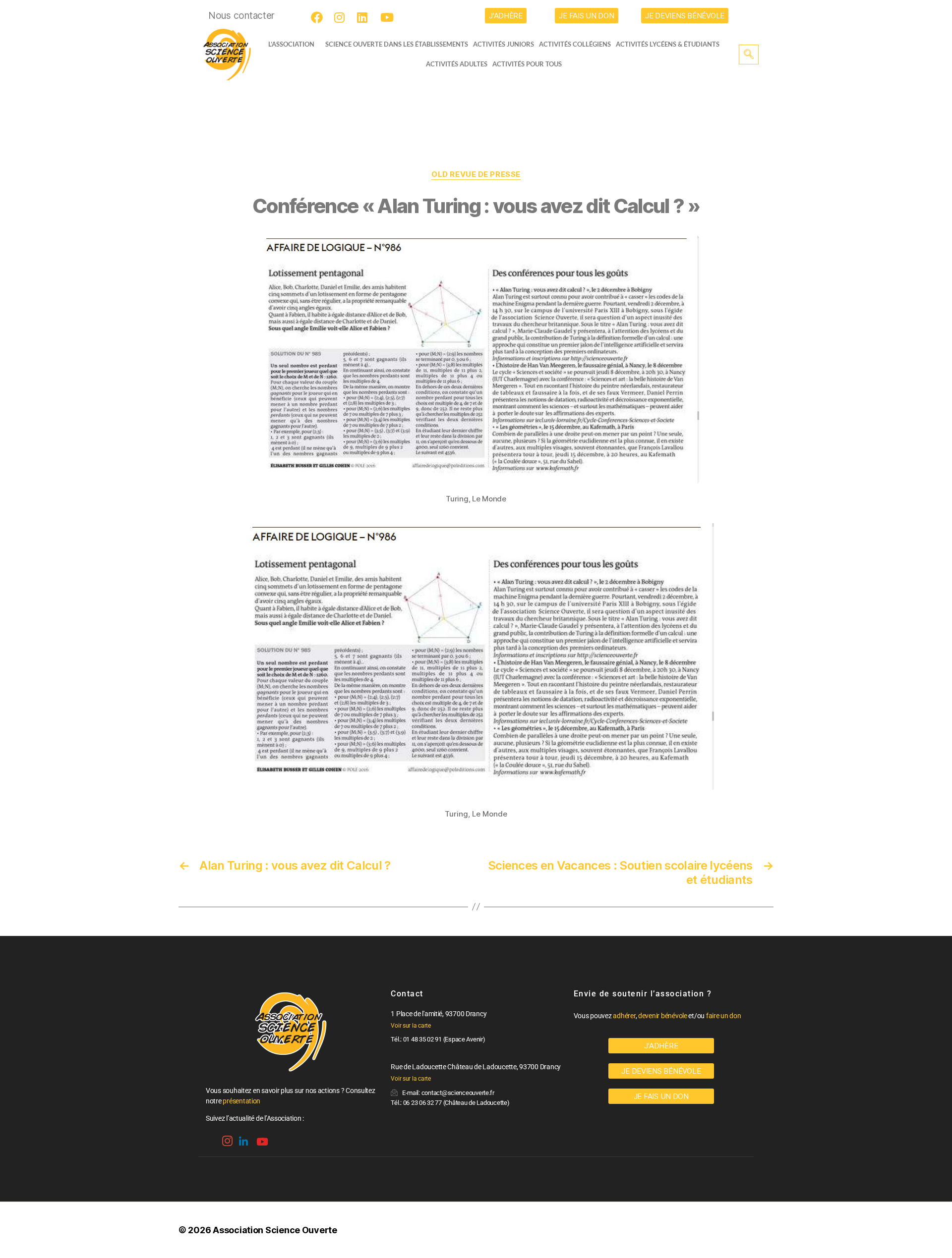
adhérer (624, 1016)
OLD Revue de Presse (475, 174)
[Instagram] (341, 17)
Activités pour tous (527, 64)
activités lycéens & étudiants (667, 44)
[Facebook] (318, 17)
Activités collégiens (575, 44)
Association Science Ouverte (275, 1230)
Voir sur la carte (410, 1025)
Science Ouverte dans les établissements (396, 44)
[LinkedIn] (364, 17)
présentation (241, 1101)
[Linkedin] (242, 1138)
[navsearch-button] (749, 54)
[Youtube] (387, 17)
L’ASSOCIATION (291, 44)
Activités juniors (503, 44)
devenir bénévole (662, 1016)
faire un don (723, 1016)
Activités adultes (456, 64)
